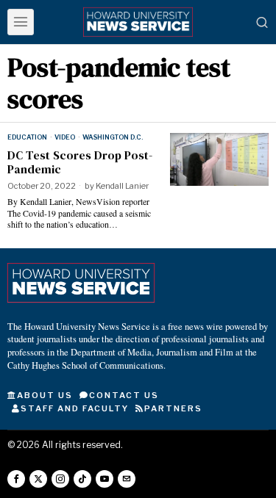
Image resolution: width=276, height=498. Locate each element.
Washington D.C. (112, 137)
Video (64, 137)
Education (27, 137)
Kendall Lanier (122, 186)
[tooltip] (16, 479)
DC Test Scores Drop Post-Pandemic (79, 162)
